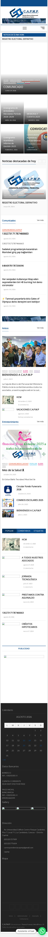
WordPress (37, 924)
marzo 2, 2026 (33, 120)
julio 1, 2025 (8, 379)
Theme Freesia (26, 924)
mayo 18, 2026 (9, 207)
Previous (40, 35)
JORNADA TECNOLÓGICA (29, 578)
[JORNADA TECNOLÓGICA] (11, 576)
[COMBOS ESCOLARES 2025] (8, 503)
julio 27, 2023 (27, 583)
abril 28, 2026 (10, 120)
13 (24, 740)
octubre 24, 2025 (9, 474)
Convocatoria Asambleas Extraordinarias (34, 137)
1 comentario (28, 587)
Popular (20, 82)
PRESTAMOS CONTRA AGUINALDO (33, 596)
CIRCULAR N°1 (8, 39)
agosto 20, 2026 (9, 256)
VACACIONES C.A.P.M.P (28, 409)
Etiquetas (38, 531)
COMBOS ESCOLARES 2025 (30, 500)
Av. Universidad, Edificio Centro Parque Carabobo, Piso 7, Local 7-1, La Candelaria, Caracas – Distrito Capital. (23, 832)
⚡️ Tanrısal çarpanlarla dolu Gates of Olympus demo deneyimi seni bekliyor (21, 300)
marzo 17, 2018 (28, 631)
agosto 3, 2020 (23, 414)
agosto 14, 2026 (9, 289)
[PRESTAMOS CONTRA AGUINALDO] (11, 594)
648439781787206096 (13, 265)
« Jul (4, 759)
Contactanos (24, 919)
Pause (37, 35)
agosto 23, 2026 (9, 239)
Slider (27, 82)
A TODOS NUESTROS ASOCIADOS (32, 559)
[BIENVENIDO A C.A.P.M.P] (24, 351)
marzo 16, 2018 (28, 602)
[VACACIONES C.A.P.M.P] (8, 411)
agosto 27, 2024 (28, 565)
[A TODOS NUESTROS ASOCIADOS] (11, 557)
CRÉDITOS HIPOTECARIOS (29, 625)
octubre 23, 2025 (24, 494)
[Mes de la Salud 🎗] (24, 445)
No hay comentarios (25, 417)
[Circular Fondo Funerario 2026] (8, 491)
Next (44, 35)
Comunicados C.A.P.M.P (31, 80)
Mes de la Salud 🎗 (13, 470)
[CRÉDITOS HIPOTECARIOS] (11, 624)
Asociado (35, 916)
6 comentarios (23, 405)
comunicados (15, 80)
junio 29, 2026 (10, 90)
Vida (31, 371)
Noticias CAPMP (9, 82)
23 (41, 745)
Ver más (40, 220)
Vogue (37, 371)
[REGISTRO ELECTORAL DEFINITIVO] (24, 183)
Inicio (11, 916)
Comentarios (24, 531)
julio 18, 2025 (23, 504)
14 (30, 740)
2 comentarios (28, 568)
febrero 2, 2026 (11, 149)
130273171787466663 (15, 233)
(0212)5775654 (10, 843)
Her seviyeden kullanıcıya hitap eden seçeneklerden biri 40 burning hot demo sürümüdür (22, 282)
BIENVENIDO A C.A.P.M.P (17, 375)
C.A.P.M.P (6, 924)
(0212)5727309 (10, 839)
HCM (19, 397)
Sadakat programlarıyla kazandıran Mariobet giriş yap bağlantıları (19, 251)
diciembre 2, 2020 (24, 401)
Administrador (22, 916)
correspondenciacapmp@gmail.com (18, 847)
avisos (6, 80)
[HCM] (8, 400)
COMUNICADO (13, 87)
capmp (6, 852)
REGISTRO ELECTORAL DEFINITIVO (19, 202)
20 (24, 745)
